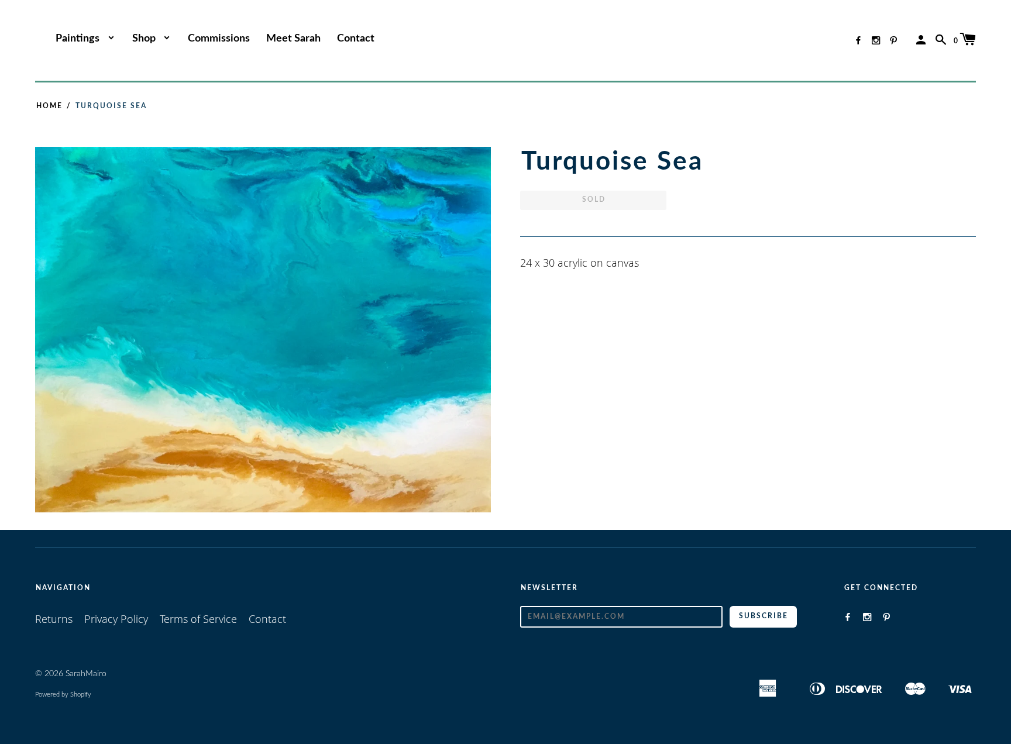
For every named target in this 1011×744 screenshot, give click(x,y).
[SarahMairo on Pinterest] (893, 40)
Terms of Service (198, 619)
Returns (54, 619)
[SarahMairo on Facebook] (858, 40)
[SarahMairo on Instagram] (876, 40)
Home (49, 105)
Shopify (80, 694)
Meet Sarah (293, 38)
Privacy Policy (116, 619)
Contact (355, 38)
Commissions (219, 38)
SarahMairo (86, 674)
